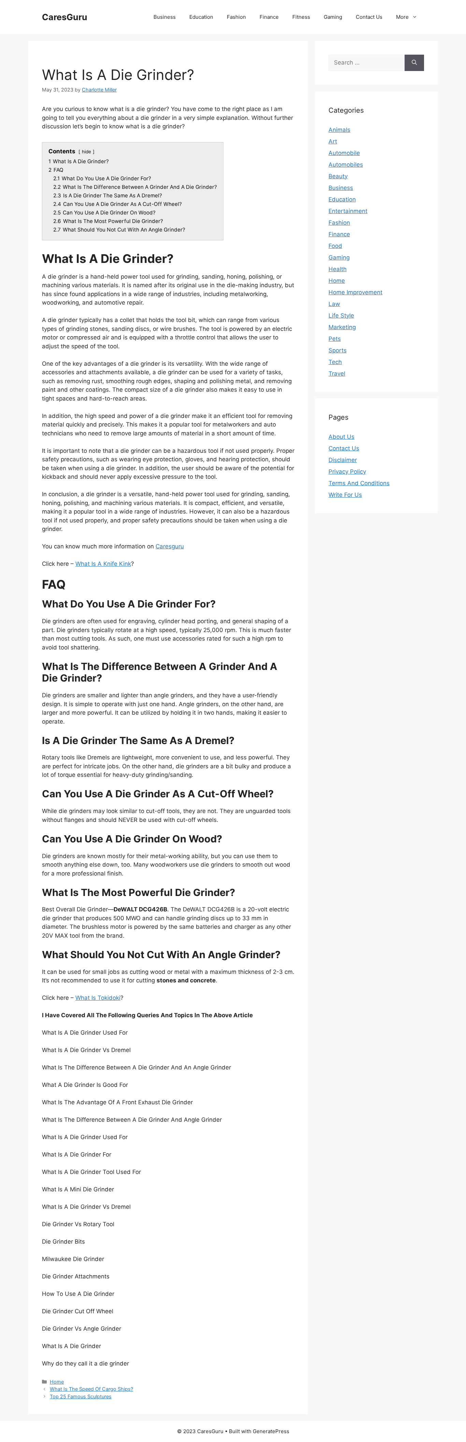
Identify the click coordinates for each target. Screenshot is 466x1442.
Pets (335, 338)
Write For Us (345, 494)
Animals (339, 129)
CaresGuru (64, 17)
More (402, 17)
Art (333, 141)
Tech (335, 362)
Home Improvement (355, 292)
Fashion (236, 17)
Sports (338, 350)
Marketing (342, 327)
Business (165, 17)
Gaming (333, 17)
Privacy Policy (347, 471)
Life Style (341, 315)
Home (57, 1382)
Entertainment (348, 211)
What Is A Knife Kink (103, 563)
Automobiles (346, 164)
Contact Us (369, 17)
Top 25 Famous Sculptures (81, 1396)
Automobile (344, 153)
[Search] (414, 63)
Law (334, 303)
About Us (341, 436)
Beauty (338, 176)
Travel (337, 373)
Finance (269, 17)
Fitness (301, 17)
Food (335, 245)
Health (338, 269)
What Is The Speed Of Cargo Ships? (91, 1389)
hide (86, 151)
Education (201, 17)
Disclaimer (343, 460)
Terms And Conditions (359, 483)
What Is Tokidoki (97, 997)
